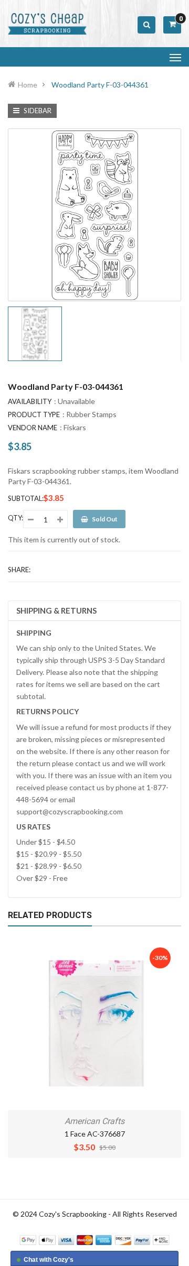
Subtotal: (26, 498)
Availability (29, 401)
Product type (34, 414)
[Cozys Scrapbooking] (94, 1239)
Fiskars (75, 427)
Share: (19, 569)
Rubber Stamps (91, 414)
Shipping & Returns (56, 610)
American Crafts (94, 1121)
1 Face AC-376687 (95, 1133)
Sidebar (36, 110)
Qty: (15, 518)
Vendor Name (32, 427)
